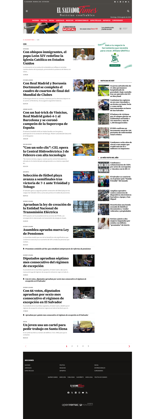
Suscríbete (80, 377)
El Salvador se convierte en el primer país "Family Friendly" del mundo (121, 179)
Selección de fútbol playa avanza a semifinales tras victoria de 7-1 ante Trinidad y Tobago (46, 181)
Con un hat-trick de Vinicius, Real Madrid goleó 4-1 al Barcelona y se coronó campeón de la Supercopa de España (45, 120)
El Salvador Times (28, 40)
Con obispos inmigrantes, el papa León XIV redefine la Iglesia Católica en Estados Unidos (44, 58)
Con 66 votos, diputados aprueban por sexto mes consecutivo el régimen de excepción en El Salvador (55, 280)
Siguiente (129, 346)
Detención (45, 2)
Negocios (63, 368)
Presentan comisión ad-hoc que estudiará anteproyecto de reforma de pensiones (58, 249)
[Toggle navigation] (27, 11)
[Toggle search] (128, 11)
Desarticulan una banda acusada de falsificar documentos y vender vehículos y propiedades (120, 208)
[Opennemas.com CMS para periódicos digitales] (77, 407)
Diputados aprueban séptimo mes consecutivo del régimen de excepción (46, 262)
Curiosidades (98, 371)
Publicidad (71, 377)
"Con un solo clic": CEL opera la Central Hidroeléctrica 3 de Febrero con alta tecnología (46, 151)
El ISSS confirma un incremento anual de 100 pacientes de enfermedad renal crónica (121, 131)
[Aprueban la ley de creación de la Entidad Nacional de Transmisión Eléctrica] (84, 206)
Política (62, 365)
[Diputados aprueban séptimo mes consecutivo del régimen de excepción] (84, 260)
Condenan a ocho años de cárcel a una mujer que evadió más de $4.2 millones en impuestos (121, 145)
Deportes (63, 371)
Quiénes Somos (53, 377)
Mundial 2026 (37, 2)
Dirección (62, 377)
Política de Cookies (101, 377)
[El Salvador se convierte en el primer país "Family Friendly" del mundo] (103, 181)
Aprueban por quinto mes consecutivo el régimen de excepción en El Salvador (56, 315)
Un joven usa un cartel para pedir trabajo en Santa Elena (45, 327)
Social (96, 365)
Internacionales (99, 368)
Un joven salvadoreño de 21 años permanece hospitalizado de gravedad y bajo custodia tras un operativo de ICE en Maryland (120, 91)
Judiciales (28, 368)
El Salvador (28, 2)
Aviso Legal (89, 377)
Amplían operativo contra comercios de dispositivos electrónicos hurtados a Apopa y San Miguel (120, 195)
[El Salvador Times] (77, 11)
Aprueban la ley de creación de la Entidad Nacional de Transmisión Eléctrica (47, 208)
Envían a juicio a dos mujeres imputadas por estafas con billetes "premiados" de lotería (120, 222)
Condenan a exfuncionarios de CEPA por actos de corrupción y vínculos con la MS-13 (120, 165)
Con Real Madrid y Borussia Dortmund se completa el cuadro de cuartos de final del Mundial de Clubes (46, 89)
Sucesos (27, 365)
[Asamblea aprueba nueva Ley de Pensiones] (84, 232)
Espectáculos (29, 371)
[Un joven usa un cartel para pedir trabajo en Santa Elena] (84, 327)
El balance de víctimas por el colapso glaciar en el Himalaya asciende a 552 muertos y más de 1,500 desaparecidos (120, 118)
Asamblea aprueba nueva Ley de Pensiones (46, 231)
